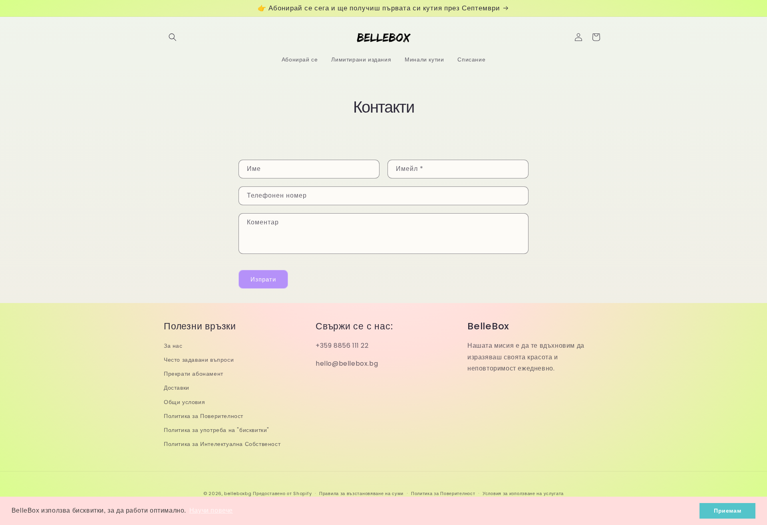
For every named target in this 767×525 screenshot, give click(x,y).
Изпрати (263, 279)
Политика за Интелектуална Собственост (222, 444)
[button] (172, 37)
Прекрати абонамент (193, 374)
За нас (173, 346)
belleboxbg (237, 493)
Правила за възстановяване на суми (361, 493)
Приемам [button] (727, 510)
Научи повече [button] (211, 510)
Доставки (176, 388)
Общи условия (184, 402)
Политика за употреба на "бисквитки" (216, 430)
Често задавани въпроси (199, 360)
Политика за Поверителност (203, 416)
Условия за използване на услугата (523, 493)
